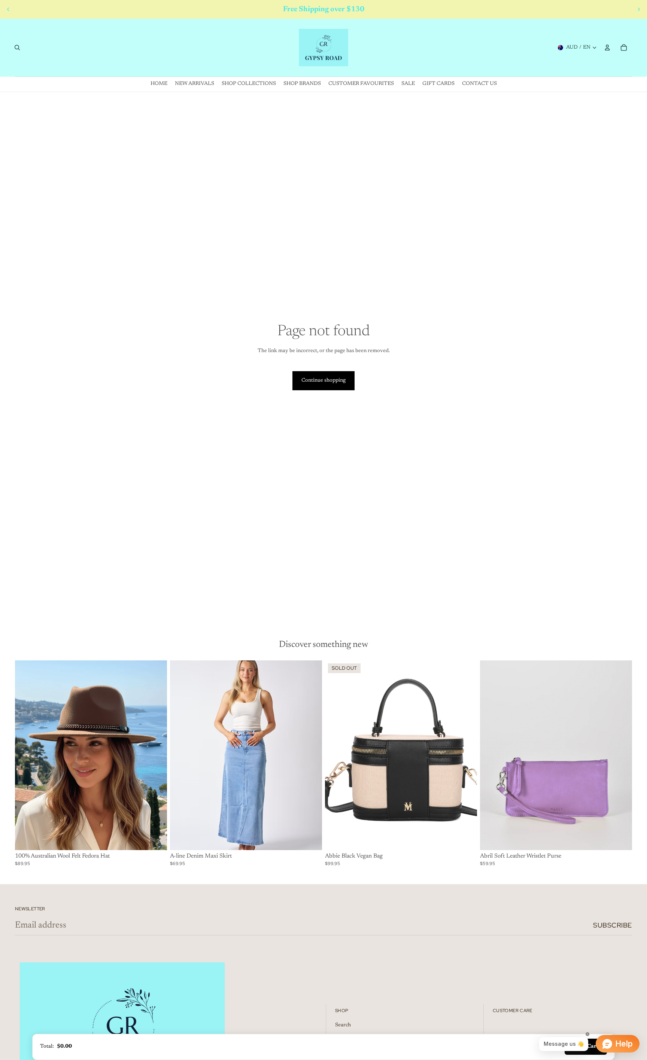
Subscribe (612, 925)
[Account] (607, 47)
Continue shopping (323, 380)
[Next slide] (639, 9)
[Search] (17, 47)
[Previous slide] (8, 9)
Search (343, 1025)
